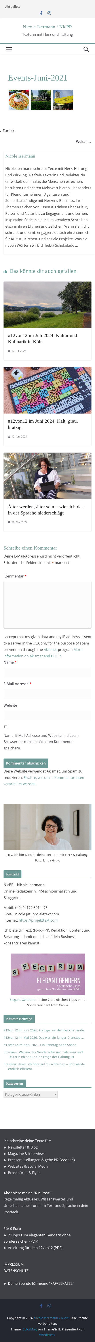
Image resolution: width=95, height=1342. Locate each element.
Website (10, 705)
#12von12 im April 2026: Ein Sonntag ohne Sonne (40, 1045)
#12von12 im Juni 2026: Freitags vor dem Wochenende (44, 1030)
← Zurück (9, 130)
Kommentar (15, 576)
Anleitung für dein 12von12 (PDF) (35, 1247)
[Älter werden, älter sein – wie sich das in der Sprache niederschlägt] (47, 455)
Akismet (50, 649)
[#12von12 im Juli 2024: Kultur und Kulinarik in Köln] (47, 284)
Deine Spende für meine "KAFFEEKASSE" (41, 1283)
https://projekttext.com (38, 920)
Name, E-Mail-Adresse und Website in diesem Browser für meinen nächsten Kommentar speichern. (41, 742)
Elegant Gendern (22, 999)
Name (10, 662)
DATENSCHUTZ (16, 1270)
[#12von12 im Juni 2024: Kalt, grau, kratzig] (47, 370)
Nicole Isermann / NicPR (47, 27)
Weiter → (86, 141)
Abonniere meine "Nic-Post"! (27, 1192)
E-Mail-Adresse (17, 683)
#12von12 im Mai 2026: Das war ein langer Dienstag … (44, 1037)
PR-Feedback (64, 1159)
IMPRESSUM (14, 1264)
